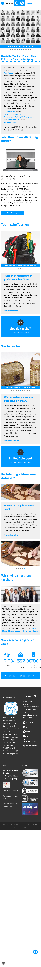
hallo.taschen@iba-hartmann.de (10, 804)
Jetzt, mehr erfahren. (12, 440)
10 (30, 49)
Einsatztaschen (13, 119)
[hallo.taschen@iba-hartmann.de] (17, 3)
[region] (20, 29)
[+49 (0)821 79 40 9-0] (22, 3)
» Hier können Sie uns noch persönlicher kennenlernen (20, 629)
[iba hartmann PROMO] (30, 731)
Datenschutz (16, 827)
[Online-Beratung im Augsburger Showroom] (20, 148)
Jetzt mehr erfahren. (11, 310)
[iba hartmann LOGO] (30, 727)
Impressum (24, 827)
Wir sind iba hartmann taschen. (17, 577)
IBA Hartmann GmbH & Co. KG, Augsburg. (10, 752)
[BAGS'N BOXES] (30, 741)
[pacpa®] (30, 736)
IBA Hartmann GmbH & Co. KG (25, 825)
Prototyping (8, 73)
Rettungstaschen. (10, 122)
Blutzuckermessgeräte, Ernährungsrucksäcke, (12, 115)
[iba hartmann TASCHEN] (30, 722)
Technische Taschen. (15, 224)
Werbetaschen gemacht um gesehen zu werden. (19, 399)
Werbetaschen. (11, 346)
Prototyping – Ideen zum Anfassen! (18, 476)
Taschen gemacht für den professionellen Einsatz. (18, 277)
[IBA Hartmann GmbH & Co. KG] (30, 696)
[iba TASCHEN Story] (11, 701)
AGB (36, 825)
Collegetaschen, (10, 111)
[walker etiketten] (30, 745)
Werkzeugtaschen (28, 117)
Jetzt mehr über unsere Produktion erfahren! (20, 676)
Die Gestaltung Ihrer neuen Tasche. (19, 507)
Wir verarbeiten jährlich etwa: (17, 641)
